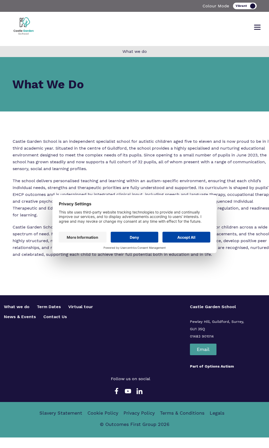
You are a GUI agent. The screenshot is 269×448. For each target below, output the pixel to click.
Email (203, 349)
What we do (16, 306)
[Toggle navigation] (257, 27)
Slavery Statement (60, 413)
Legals (217, 413)
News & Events (20, 316)
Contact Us (55, 316)
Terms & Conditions (182, 413)
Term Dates (49, 306)
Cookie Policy (102, 413)
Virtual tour (80, 306)
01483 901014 (202, 336)
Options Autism (219, 366)
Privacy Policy (139, 413)
